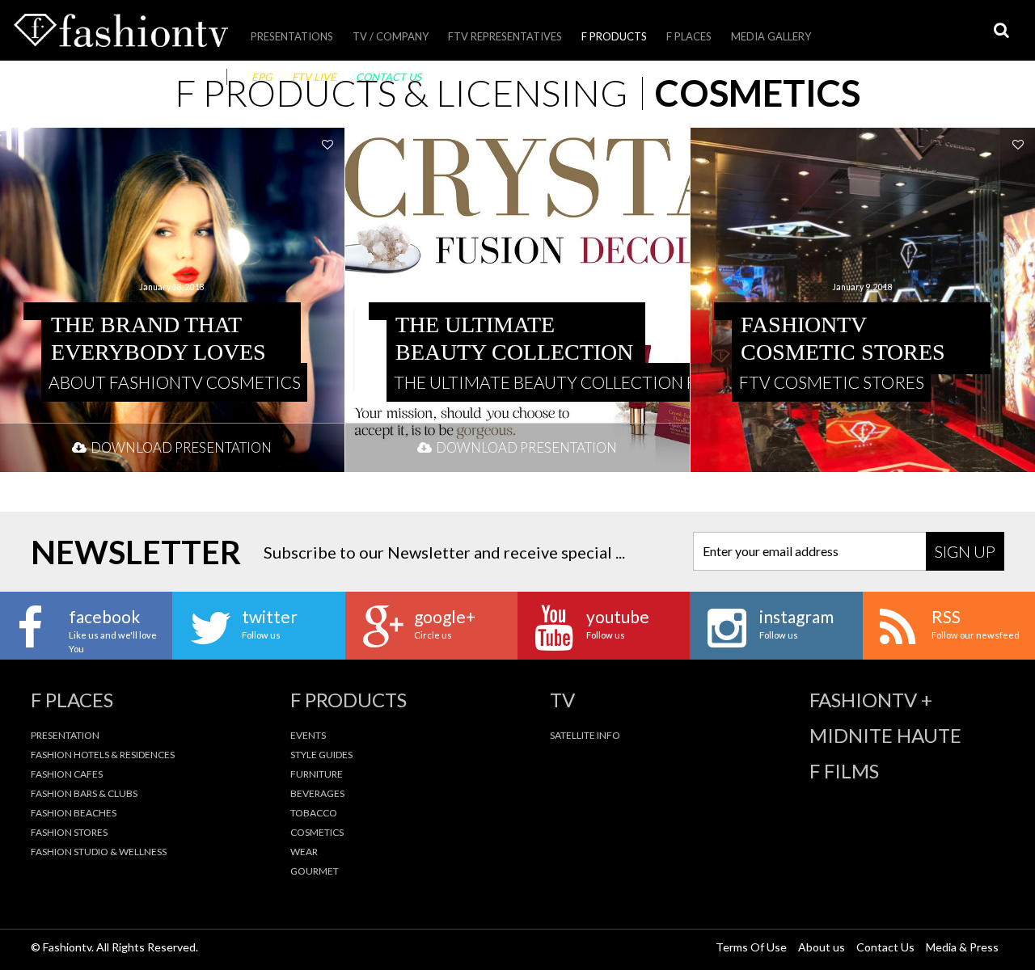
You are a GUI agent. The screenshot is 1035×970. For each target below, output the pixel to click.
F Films (844, 771)
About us (821, 947)
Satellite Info (585, 735)
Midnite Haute (885, 735)
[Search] (1001, 30)
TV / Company (391, 36)
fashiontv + (870, 700)
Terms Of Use (751, 947)
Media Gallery (771, 36)
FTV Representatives (505, 36)
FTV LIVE (314, 76)
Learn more (172, 300)
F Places (689, 36)
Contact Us (388, 76)
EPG (261, 76)
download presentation (181, 447)
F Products (614, 36)
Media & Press (962, 947)
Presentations (292, 36)
